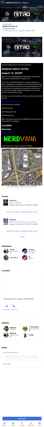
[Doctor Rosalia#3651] (29, 330)
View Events (22, 418)
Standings (23, 212)
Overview (9, 212)
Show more (7, 364)
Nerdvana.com (9, 133)
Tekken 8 (12, 200)
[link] (10, 253)
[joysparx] (33, 253)
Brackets (16, 212)
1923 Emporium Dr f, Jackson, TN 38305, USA (20, 31)
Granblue (12, 220)
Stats (36, 212)
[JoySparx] (29, 253)
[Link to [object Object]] (6, 251)
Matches (30, 212)
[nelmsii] (10, 253)
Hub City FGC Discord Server (13, 102)
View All (22, 237)
